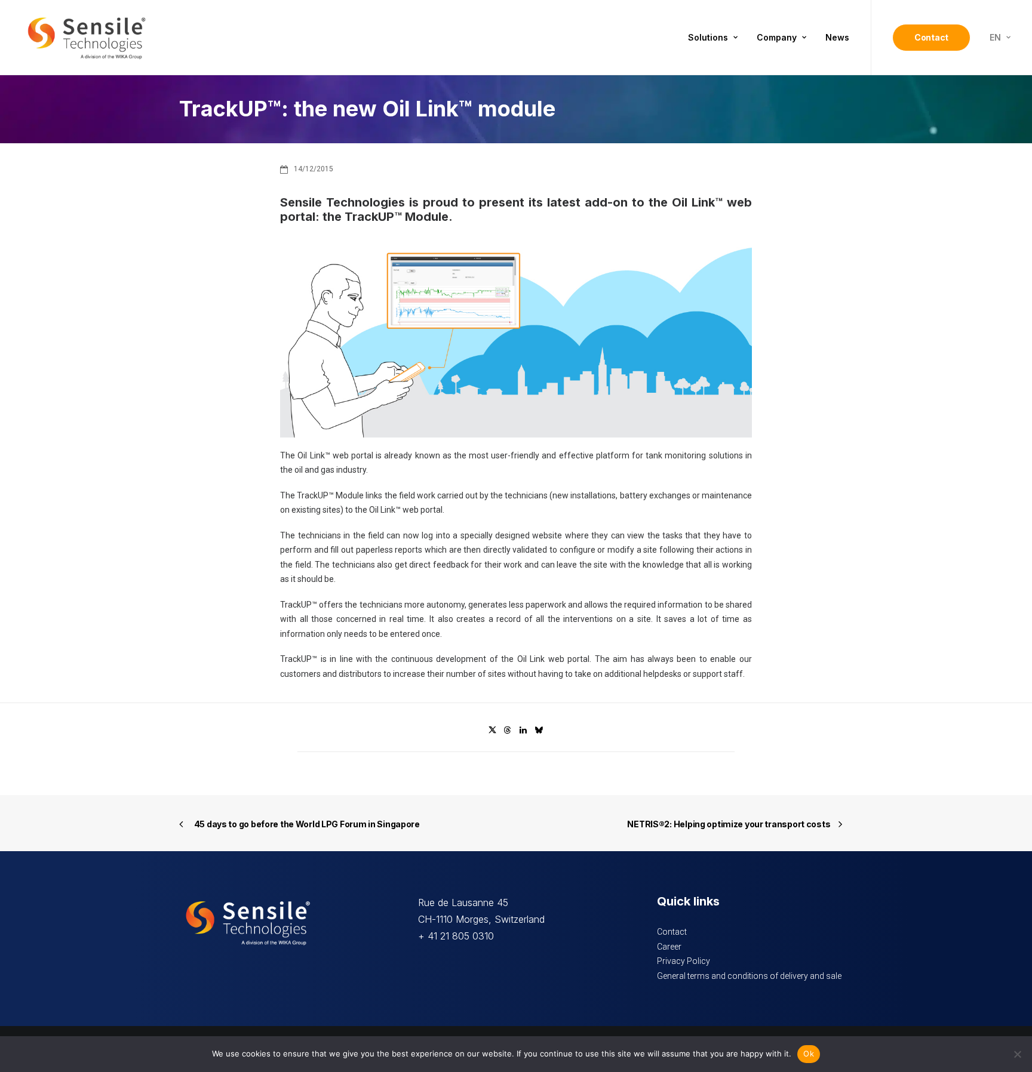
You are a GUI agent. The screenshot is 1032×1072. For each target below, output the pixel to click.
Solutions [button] (708, 37)
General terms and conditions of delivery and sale (749, 976)
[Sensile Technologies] (87, 37)
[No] (1017, 1054)
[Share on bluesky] (539, 730)
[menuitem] (713, 37)
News (837, 37)
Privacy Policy (683, 961)
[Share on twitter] (492, 730)
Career (669, 946)
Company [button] (777, 37)
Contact (672, 932)
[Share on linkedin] (523, 730)
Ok (808, 1053)
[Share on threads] (507, 730)
